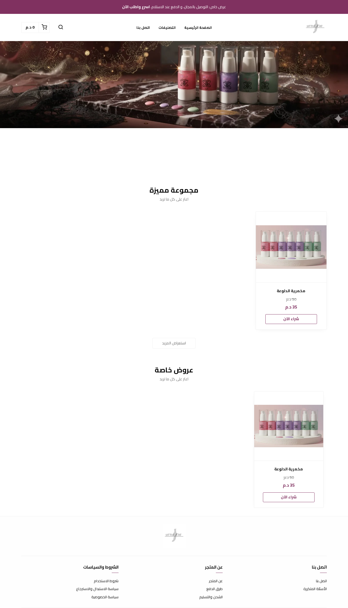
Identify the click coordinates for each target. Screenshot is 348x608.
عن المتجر (216, 581)
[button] (60, 27)
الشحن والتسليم (211, 597)
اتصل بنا (143, 27)
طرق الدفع (214, 589)
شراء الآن (291, 318)
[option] (289, 449)
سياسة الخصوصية (105, 597)
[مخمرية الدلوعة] (291, 247)
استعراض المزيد (174, 343)
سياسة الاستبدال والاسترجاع (97, 589)
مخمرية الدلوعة (291, 291)
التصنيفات (167, 27)
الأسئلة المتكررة (315, 589)
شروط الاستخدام (106, 581)
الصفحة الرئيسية (198, 27)
